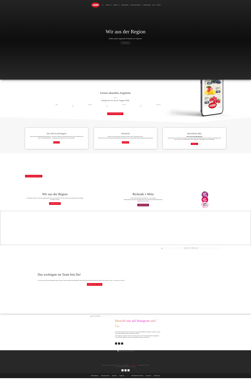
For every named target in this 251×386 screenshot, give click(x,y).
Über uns (108, 5)
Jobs (127, 375)
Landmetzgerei (147, 5)
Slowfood (114, 375)
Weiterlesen (125, 43)
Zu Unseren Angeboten (115, 113)
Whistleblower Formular (137, 375)
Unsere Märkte (125, 5)
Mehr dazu (125, 142)
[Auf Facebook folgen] (116, 343)
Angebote (115, 5)
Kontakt (158, 5)
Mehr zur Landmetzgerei (33, 176)
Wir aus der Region (135, 5)
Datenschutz (157, 375)
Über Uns (56, 142)
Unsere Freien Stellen (94, 284)
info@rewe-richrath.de (143, 365)
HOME (102, 5)
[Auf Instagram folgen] (119, 343)
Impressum (148, 375)
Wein (153, 5)
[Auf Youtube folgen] (122, 343)
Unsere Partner (55, 203)
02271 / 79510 (134, 365)
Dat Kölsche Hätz (105, 375)
